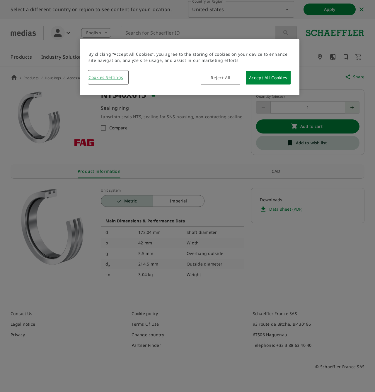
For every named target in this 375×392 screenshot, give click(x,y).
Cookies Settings (105, 77)
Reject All (221, 77)
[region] (189, 67)
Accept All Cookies (268, 77)
